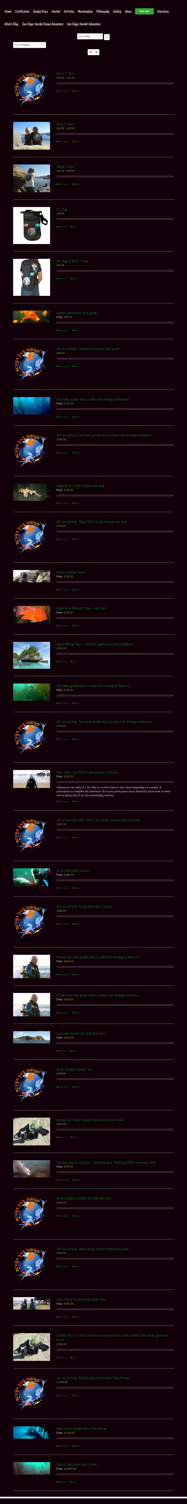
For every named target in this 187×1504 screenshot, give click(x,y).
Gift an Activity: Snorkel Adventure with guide (88, 349)
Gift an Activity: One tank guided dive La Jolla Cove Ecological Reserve (104, 435)
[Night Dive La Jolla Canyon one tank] (31, 492)
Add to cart (63, 227)
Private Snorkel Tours (71, 572)
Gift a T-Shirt (66, 73)
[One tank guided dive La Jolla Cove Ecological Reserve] (31, 405)
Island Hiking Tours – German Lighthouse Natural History (95, 644)
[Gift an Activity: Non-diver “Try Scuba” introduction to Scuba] (31, 836)
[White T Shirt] (31, 178)
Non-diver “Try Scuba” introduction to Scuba (87, 772)
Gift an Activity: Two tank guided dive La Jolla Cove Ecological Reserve (104, 721)
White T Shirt (65, 167)
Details (77, 91)
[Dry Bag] (31, 225)
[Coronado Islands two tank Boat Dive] (31, 1037)
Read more (63, 1051)
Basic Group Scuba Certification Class (81, 1299)
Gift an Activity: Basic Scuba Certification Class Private (93, 1378)
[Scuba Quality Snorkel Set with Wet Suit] (31, 1214)
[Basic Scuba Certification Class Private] (31, 1432)
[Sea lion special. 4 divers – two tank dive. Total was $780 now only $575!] (31, 1168)
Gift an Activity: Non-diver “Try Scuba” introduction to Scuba (98, 820)
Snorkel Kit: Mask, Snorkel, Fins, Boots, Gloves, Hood (90, 1120)
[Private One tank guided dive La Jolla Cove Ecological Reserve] (31, 966)
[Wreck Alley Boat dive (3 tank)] (31, 1468)
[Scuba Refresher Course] (31, 877)
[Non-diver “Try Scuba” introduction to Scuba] (31, 779)
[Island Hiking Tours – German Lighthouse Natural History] (31, 655)
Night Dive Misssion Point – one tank (81, 608)
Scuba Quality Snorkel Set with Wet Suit (84, 1198)
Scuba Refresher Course (73, 870)
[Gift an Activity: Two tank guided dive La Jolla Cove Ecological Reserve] (31, 737)
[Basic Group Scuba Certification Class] (31, 1303)
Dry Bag (62, 209)
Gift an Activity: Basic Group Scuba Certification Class (93, 1249)
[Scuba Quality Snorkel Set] (31, 1085)
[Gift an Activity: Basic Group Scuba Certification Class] (31, 1264)
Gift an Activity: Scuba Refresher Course (84, 906)
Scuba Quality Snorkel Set (75, 1069)
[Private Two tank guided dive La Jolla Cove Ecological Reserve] (31, 1004)
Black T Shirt (65, 124)
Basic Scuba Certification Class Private (82, 1428)
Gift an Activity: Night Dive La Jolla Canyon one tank (92, 521)
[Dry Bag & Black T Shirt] (31, 277)
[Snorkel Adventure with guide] (31, 317)
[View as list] (96, 52)
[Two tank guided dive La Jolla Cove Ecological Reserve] (31, 692)
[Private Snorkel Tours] (31, 576)
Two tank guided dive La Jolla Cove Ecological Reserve (93, 686)
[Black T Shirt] (31, 136)
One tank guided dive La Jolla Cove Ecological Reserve (93, 399)
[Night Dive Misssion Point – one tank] (31, 614)
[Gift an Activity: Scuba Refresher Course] (31, 922)
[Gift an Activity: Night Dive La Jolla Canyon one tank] (31, 537)
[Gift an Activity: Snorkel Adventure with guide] (31, 364)
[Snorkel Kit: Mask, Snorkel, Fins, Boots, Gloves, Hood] (31, 1131)
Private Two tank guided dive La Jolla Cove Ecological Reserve (98, 995)
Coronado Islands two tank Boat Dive (81, 1033)
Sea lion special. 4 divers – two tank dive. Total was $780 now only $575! (106, 1162)
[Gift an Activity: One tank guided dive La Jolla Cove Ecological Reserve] (31, 451)
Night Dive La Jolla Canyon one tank (81, 486)
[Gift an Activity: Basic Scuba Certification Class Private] (31, 1394)
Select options (64, 91)
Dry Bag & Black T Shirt (72, 261)
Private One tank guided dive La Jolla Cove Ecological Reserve (98, 957)
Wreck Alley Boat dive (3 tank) (77, 1464)
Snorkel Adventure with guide (77, 313)
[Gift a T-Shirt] (31, 89)
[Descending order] (107, 37)
